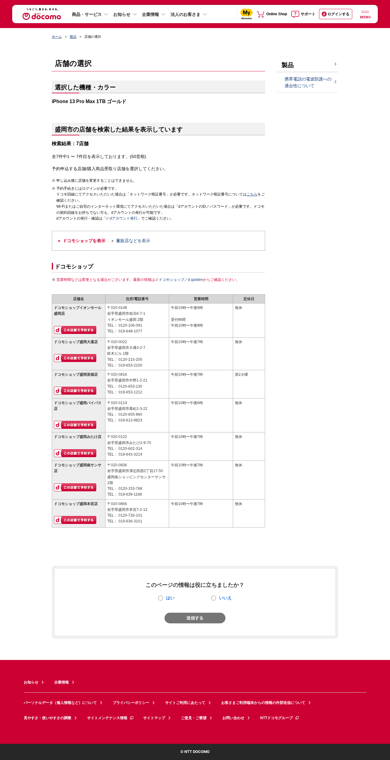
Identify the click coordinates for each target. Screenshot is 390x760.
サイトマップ (154, 718)
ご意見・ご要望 (194, 718)
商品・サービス (87, 14)
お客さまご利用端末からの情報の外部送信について (263, 703)
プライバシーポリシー (131, 703)
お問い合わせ (233, 718)
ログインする (338, 14)
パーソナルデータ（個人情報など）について (60, 703)
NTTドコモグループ (276, 718)
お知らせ (121, 14)
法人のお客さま (185, 14)
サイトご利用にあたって (185, 703)
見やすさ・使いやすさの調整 (47, 718)
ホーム (57, 36)
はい (170, 597)
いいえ (225, 597)
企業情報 (150, 14)
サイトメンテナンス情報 (107, 718)
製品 (73, 36)
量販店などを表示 (133, 240)
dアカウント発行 (123, 218)
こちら (251, 194)
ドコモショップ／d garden (181, 280)
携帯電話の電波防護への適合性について (308, 82)
